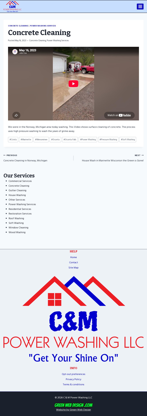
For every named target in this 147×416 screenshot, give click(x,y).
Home (73, 257)
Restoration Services (20, 214)
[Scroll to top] (143, 390)
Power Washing (88, 139)
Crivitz (13, 139)
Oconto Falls (69, 139)
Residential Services (20, 209)
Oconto (55, 139)
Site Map (73, 268)
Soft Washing (128, 139)
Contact (73, 262)
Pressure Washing (108, 139)
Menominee (41, 139)
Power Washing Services (43, 25)
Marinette (26, 139)
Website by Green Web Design (73, 410)
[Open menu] (140, 6)
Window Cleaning (18, 228)
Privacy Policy (73, 379)
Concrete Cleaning (18, 25)
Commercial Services (20, 181)
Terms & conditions (73, 384)
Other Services (17, 200)
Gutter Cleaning (17, 190)
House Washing (17, 195)
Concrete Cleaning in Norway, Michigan (25, 158)
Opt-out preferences (73, 374)
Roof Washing (16, 218)
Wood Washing (17, 232)
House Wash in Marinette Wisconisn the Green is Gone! (113, 158)
